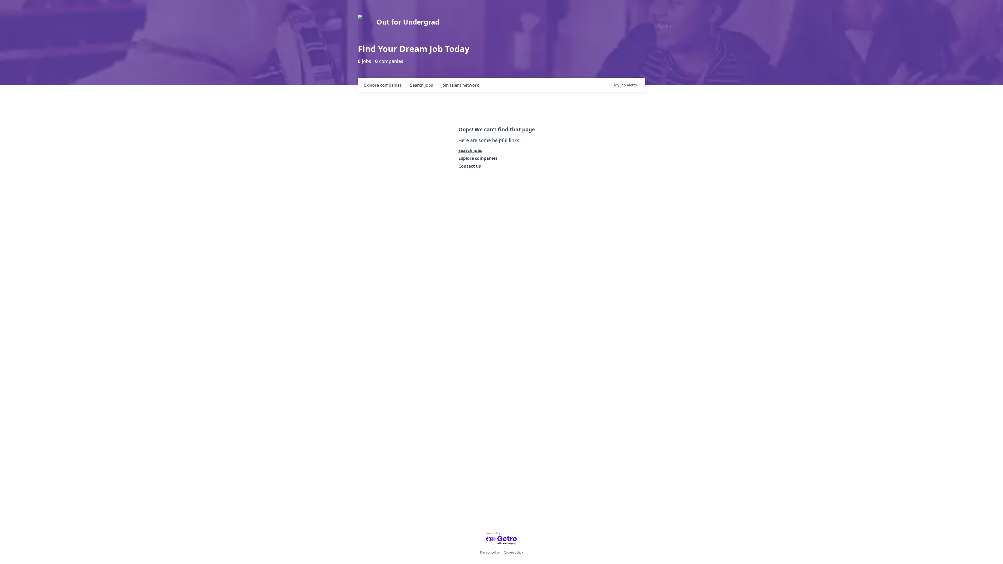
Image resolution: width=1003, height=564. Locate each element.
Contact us (469, 166)
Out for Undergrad (408, 22)
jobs (421, 85)
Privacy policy (490, 552)
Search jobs (470, 150)
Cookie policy (513, 552)
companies (383, 85)
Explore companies (478, 158)
